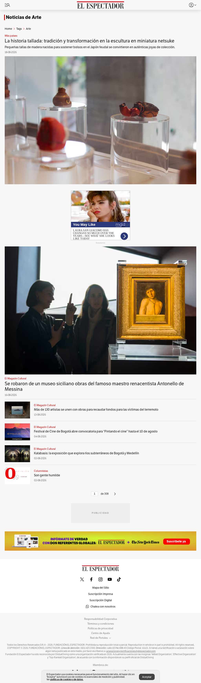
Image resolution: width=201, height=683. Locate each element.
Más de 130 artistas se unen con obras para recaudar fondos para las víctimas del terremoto (96, 409)
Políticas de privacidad (100, 628)
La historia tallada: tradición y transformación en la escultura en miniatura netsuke (89, 41)
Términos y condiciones (100, 623)
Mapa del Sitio (100, 587)
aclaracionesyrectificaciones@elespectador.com (131, 651)
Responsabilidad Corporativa (100, 619)
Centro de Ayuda (100, 633)
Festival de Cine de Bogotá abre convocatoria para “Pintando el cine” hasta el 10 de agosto (95, 431)
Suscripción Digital (101, 600)
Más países (11, 35)
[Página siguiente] (115, 495)
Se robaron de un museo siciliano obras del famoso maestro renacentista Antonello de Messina (94, 386)
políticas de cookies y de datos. (66, 679)
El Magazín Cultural (15, 378)
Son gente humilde (47, 475)
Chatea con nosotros (102, 606)
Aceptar (147, 677)
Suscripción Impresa (100, 594)
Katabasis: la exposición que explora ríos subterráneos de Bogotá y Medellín (86, 453)
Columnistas (41, 471)
